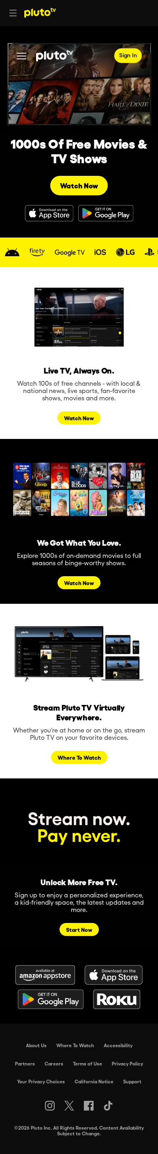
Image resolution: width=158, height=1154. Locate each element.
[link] (12, 252)
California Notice (94, 1081)
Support (132, 1081)
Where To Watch (75, 1045)
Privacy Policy (127, 1063)
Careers (54, 1063)
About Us (36, 1045)
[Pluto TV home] (40, 12)
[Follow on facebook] (89, 1106)
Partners (25, 1063)
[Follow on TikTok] (108, 1106)
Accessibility (118, 1045)
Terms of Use (87, 1063)
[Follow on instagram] (50, 1106)
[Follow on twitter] (69, 1106)
